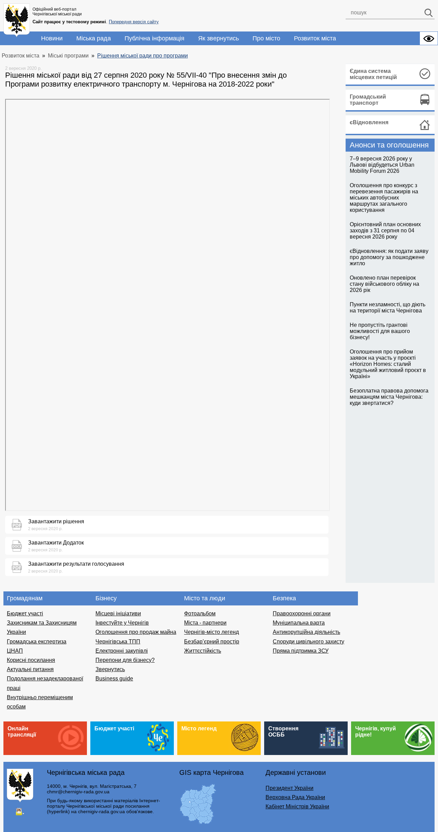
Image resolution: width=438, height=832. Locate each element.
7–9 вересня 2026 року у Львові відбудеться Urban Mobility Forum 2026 (382, 165)
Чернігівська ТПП (117, 641)
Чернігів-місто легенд (211, 632)
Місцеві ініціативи (118, 613)
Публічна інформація (154, 38)
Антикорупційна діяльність (306, 632)
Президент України (289, 788)
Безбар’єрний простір (211, 641)
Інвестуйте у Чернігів (122, 623)
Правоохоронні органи (302, 613)
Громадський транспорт (368, 100)
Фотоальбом (200, 613)
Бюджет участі (25, 613)
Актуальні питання (30, 669)
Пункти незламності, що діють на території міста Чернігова (387, 307)
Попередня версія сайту (134, 21)
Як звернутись (218, 38)
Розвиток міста (315, 38)
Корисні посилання (31, 660)
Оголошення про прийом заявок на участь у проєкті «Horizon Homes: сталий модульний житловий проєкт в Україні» (388, 364)
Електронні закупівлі (121, 651)
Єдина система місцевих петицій (373, 74)
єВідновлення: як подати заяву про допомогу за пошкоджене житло (389, 257)
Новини (52, 38)
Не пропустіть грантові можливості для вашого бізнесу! (380, 331)
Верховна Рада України (295, 797)
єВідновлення (369, 122)
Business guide (114, 678)
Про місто (266, 38)
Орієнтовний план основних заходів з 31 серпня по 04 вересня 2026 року (385, 230)
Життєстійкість (202, 651)
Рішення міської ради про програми (142, 56)
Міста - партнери (205, 623)
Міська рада (93, 38)
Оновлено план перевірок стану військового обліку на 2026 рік (384, 284)
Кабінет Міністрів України (297, 806)
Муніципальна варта (299, 623)
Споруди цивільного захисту (308, 641)
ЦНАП (15, 651)
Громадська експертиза (36, 641)
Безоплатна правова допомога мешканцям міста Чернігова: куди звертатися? (389, 397)
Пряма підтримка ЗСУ (300, 651)
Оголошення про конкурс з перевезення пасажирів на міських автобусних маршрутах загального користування (384, 197)
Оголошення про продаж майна (135, 632)
